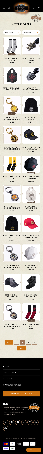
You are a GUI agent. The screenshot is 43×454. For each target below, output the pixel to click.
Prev (9, 342)
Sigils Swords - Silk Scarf (31, 296)
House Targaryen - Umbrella (31, 177)
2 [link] (22, 342)
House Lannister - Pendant (31, 59)
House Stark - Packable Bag (31, 207)
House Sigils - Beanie (31, 118)
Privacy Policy (21, 438)
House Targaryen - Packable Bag (12, 89)
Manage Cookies (31, 438)
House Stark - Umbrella (31, 266)
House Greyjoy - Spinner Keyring (12, 148)
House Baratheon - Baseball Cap (31, 148)
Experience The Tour (21, 394)
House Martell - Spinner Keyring (12, 207)
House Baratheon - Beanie (12, 237)
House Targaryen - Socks (31, 325)
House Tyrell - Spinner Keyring (12, 118)
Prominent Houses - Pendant (31, 89)
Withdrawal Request (34, 449)
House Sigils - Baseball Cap (11, 296)
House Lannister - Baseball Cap (31, 237)
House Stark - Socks (11, 59)
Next (21, 348)
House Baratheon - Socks (12, 177)
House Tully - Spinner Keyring (12, 325)
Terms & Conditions (11, 438)
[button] (4, 8)
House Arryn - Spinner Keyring (12, 266)
